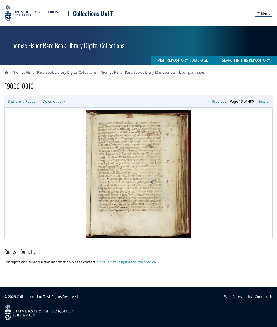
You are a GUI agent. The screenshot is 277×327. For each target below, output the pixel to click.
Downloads (52, 101)
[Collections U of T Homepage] (6, 72)
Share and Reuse (21, 101)
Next (261, 101)
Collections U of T (31, 296)
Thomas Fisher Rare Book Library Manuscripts (138, 72)
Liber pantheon (191, 72)
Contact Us (264, 296)
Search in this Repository (246, 60)
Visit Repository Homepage (183, 60)
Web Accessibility (238, 296)
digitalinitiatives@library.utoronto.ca (126, 262)
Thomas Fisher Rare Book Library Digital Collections (54, 72)
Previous (219, 101)
